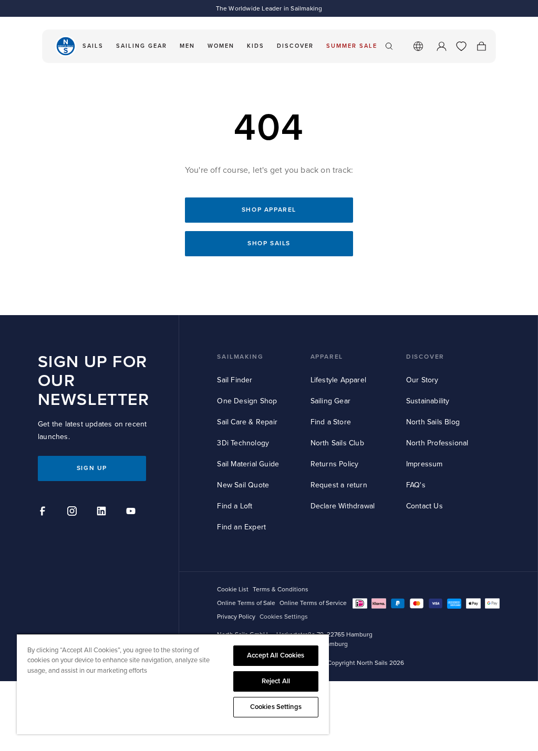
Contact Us (424, 506)
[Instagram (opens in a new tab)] (73, 512)
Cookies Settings (276, 707)
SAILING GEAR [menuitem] (141, 46)
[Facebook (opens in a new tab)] (44, 512)
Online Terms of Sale (246, 603)
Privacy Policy (236, 617)
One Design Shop (247, 401)
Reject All (276, 681)
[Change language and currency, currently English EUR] (418, 46)
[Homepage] (65, 46)
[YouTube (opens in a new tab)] (132, 512)
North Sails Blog (433, 422)
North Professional (437, 443)
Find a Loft (234, 506)
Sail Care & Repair (247, 422)
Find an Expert (241, 527)
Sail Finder (234, 380)
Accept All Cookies (275, 655)
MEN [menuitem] (187, 46)
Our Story (422, 380)
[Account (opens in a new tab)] (441, 46)
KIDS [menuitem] (255, 46)
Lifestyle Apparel (338, 380)
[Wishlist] (461, 46)
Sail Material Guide (248, 464)
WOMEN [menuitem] (221, 46)
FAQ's (416, 485)
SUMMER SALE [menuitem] (351, 46)
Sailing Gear (330, 401)
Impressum (424, 464)
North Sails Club (337, 443)
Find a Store (331, 422)
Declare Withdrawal (343, 506)
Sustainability (428, 401)
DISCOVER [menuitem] (295, 46)
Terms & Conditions (280, 589)
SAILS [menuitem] (93, 46)
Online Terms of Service (313, 603)
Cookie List (233, 589)
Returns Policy (335, 464)
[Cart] (481, 46)
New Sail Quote (243, 485)
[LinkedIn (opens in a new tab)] (103, 512)
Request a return (339, 485)
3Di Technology (243, 443)
